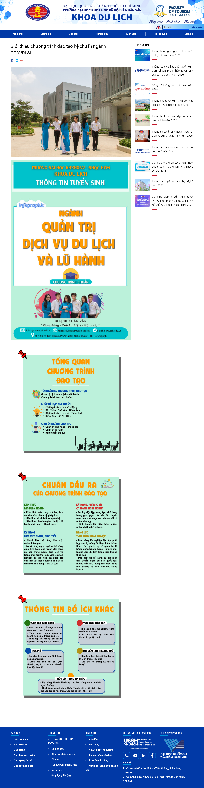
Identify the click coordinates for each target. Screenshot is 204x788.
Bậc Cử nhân (21, 739)
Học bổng (94, 744)
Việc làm (93, 739)
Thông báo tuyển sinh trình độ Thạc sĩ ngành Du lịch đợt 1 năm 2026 (172, 102)
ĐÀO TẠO (15, 733)
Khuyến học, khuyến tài (101, 749)
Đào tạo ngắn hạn (23, 765)
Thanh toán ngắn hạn (100, 755)
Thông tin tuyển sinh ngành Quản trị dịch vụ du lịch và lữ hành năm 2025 (172, 133)
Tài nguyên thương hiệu (64, 764)
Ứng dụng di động (61, 775)
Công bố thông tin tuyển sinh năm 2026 (172, 87)
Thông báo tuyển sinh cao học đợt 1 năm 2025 (172, 183)
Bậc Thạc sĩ (20, 744)
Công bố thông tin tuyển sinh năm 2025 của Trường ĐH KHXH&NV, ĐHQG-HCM (172, 166)
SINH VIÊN (91, 733)
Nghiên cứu (57, 748)
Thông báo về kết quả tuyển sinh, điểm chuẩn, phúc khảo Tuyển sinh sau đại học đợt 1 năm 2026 (172, 70)
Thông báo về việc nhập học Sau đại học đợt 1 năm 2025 (172, 149)
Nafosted (56, 770)
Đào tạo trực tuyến (24, 755)
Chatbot (55, 759)
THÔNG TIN (54, 733)
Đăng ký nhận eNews (63, 754)
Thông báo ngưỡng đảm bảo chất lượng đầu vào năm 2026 (172, 53)
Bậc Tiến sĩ (20, 749)
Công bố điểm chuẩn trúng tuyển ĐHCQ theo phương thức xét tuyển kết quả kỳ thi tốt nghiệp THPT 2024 (172, 200)
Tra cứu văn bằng (98, 760)
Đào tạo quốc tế (23, 760)
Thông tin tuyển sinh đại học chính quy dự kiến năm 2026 (172, 118)
